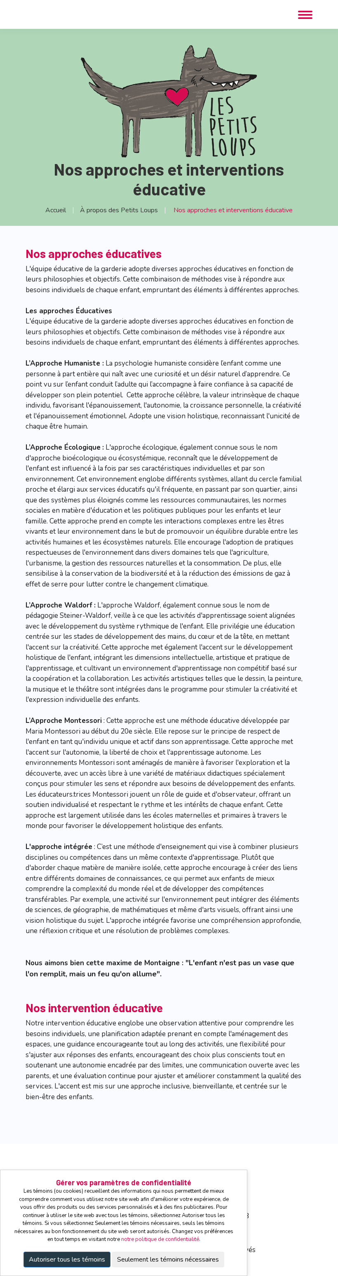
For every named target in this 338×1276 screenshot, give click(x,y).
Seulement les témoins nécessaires (168, 1259)
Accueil (55, 210)
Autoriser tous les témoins (67, 1259)
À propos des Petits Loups (119, 210)
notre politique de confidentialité (160, 1239)
